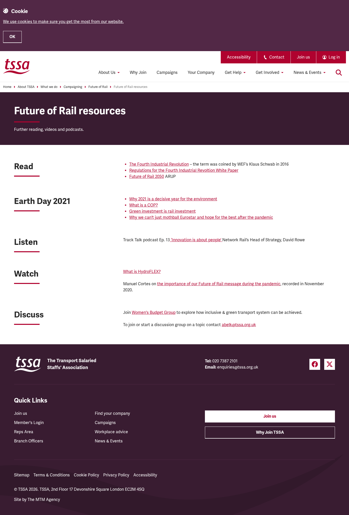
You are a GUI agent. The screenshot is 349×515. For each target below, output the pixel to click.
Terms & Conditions (51, 475)
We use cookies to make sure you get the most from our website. (63, 21)
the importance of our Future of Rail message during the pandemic (219, 284)
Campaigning (73, 87)
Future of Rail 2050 (146, 176)
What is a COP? (143, 205)
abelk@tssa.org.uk (239, 324)
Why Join (138, 72)
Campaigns (167, 72)
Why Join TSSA (270, 432)
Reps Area (23, 431)
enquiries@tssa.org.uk (237, 367)
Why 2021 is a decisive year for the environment (173, 199)
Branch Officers (28, 441)
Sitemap (21, 475)
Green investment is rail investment (162, 211)
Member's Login (29, 422)
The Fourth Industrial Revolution (159, 164)
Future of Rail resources (130, 87)
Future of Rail (98, 87)
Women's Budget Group (154, 312)
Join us (303, 57)
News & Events (109, 441)
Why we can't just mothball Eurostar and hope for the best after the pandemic (201, 217)
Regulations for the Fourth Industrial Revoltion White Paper (183, 170)
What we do (49, 87)
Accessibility (239, 57)
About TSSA (26, 87)
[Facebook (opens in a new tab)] (314, 364)
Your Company (201, 72)
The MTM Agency (44, 499)
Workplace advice (111, 431)
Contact (276, 57)
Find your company (112, 413)
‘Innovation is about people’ (196, 240)
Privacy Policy (116, 475)
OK (12, 36)
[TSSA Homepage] (16, 66)
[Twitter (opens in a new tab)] (329, 364)
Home (7, 87)
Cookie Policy (86, 475)
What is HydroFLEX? (142, 271)
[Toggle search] (339, 72)
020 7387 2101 (225, 361)
